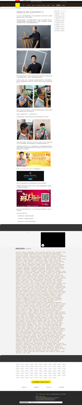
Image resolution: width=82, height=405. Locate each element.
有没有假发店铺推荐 (26, 344)
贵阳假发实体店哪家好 (30, 252)
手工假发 (41, 325)
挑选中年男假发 (38, 294)
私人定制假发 (48, 329)
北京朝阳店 (45, 375)
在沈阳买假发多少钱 (59, 280)
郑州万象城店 (17, 368)
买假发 (37, 331)
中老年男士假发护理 (24, 309)
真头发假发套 (57, 347)
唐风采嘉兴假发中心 (38, 256)
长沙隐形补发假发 (46, 261)
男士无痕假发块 (61, 306)
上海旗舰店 (31, 368)
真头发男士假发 (45, 309)
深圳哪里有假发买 (44, 332)
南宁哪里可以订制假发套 (48, 279)
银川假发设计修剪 (34, 275)
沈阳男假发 (17, 282)
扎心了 (27, 310)
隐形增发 (35, 276)
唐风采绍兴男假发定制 (45, 256)
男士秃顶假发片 (18, 329)
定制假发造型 (23, 310)
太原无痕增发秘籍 (18, 287)
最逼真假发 (17, 260)
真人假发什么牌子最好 (28, 321)
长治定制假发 (35, 279)
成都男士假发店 (24, 264)
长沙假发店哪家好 (58, 252)
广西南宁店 (49, 364)
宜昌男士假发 (55, 272)
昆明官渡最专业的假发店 (57, 253)
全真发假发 (23, 295)
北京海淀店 (49, 375)
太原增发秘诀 (24, 287)
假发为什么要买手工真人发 (34, 306)
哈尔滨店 (50, 377)
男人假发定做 (29, 313)
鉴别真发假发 (22, 316)
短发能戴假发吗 (61, 317)
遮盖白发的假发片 (30, 324)
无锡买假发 (21, 272)
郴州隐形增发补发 (61, 261)
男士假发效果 (18, 350)
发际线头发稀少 (56, 350)
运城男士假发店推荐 (26, 267)
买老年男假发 (18, 325)
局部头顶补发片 (38, 340)
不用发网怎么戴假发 (19, 324)
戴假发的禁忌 (53, 335)
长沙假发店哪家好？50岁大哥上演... (60, 26)
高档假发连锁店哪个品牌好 (49, 302)
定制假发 (51, 261)
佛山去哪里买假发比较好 (33, 253)
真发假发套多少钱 (33, 320)
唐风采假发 (17, 316)
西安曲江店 (22, 375)
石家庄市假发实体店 (44, 336)
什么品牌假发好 (44, 324)
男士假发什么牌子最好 (36, 291)
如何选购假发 (49, 347)
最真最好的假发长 (32, 294)
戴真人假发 (25, 351)
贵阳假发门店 (23, 276)
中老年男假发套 (18, 290)
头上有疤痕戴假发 (24, 347)
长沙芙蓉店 (59, 364)
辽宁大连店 (40, 377)
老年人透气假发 (44, 321)
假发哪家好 (45, 301)
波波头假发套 (34, 335)
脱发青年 (48, 321)
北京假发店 (31, 280)
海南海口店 (22, 368)
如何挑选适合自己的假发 (25, 280)
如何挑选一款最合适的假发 (20, 321)
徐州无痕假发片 (46, 275)
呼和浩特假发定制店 (61, 264)
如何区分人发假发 (62, 329)
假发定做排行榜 (36, 339)
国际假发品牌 (55, 343)
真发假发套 (63, 348)
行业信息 (61, 394)
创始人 (44, 394)
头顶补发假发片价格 (29, 328)
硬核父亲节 (42, 302)
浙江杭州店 (59, 368)
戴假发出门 (56, 290)
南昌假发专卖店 (23, 252)
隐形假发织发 (55, 331)
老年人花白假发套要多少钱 (38, 343)
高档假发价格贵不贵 (53, 294)
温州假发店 (52, 276)
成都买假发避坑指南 (41, 276)
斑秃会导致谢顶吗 (42, 351)
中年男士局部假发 (60, 331)
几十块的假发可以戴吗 (24, 305)
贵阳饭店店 (40, 373)
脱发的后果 (52, 313)
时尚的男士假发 (62, 286)
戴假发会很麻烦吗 (39, 320)
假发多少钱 (31, 339)
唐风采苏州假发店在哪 (62, 256)
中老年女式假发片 (58, 335)
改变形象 (42, 260)
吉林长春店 (45, 377)
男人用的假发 (18, 314)
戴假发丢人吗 (35, 321)
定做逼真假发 (23, 339)
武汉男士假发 (36, 287)
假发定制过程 (43, 264)
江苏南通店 (45, 368)
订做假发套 (22, 317)
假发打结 (17, 320)
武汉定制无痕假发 (59, 279)
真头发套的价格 (25, 343)
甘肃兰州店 (26, 375)
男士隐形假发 (30, 309)
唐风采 (22, 329)
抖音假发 (38, 336)
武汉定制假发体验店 (36, 272)
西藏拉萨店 (54, 373)
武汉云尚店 (45, 366)
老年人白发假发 (59, 321)
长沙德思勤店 (31, 366)
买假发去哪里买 (50, 336)
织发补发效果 (40, 295)
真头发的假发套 (26, 329)
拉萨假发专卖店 (54, 264)
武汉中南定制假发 (18, 264)
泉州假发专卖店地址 (38, 265)
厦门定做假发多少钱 (31, 265)
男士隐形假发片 (18, 305)
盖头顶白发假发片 (62, 328)
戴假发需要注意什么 (31, 260)
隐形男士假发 (64, 313)
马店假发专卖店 (18, 265)
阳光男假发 (46, 260)
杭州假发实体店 (44, 271)
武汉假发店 (54, 279)
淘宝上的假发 (55, 339)
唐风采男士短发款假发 (50, 301)
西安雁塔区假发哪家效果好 (35, 268)
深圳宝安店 (40, 364)
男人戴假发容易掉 (32, 305)
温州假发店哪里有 (33, 271)
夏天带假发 (59, 339)
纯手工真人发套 (50, 340)
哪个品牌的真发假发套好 (36, 332)
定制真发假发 (44, 305)
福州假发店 (43, 265)
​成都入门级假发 (47, 276)
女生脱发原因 (44, 347)
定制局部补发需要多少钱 (58, 302)
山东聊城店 (31, 373)
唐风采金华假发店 (32, 256)
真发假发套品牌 (24, 332)
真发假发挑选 (18, 310)
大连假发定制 (37, 252)
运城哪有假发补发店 (19, 283)
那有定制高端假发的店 (30, 325)
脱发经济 (31, 298)
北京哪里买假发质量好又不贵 (38, 280)
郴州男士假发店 (55, 261)
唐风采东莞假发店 (40, 257)
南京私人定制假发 (24, 279)
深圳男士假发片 (51, 287)
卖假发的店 (24, 328)
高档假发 (57, 329)
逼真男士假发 (50, 309)
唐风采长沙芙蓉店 (49, 252)
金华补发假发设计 (27, 271)
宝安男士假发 (35, 261)
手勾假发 (50, 331)
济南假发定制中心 (57, 268)
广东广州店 (22, 364)
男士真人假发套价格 (42, 331)
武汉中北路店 (36, 366)
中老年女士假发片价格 (19, 343)
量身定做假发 (64, 291)
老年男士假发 (52, 348)
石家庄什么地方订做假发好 (48, 280)
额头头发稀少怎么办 (39, 350)
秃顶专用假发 (59, 295)
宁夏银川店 (40, 375)
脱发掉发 (37, 351)
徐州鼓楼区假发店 (58, 271)
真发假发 (17, 331)
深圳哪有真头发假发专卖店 (25, 290)
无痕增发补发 (52, 298)
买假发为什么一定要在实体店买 (42, 290)
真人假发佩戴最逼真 (31, 314)
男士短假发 (17, 306)
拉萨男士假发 (52, 275)
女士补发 (40, 309)
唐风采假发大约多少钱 (46, 298)
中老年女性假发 (53, 321)
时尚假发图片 (31, 310)
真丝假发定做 (57, 310)
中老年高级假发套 (22, 294)
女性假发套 (35, 324)
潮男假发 (49, 324)
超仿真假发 (21, 291)
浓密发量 (47, 351)
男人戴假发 (61, 336)
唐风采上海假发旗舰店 (33, 257)
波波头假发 (61, 347)
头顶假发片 (64, 287)
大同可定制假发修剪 (33, 267)
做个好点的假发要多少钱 (26, 301)
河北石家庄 (63, 375)
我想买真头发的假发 (36, 299)
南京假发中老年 (18, 279)
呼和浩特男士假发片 (51, 286)
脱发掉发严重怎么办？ (19, 351)
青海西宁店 (31, 375)
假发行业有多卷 (30, 261)
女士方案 (50, 394)
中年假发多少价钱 (53, 295)
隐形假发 (24, 340)
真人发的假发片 (43, 329)
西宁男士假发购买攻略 (58, 287)
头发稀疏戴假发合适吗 (26, 298)
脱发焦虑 (46, 287)
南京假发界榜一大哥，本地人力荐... (60, 24)
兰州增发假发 (57, 286)
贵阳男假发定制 (18, 276)
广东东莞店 (26, 364)
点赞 (31, 13)
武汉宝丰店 (40, 366)
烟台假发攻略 (59, 282)
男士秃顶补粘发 (63, 344)
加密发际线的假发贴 (27, 331)
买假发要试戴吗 (41, 339)
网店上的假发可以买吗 (33, 295)
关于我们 (40, 394)
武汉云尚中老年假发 (30, 287)
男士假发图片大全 (59, 294)
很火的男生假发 (56, 305)
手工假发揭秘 (55, 260)
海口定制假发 (26, 286)
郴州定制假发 (54, 265)
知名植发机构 (26, 291)
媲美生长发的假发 (46, 253)
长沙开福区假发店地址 (19, 267)
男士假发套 (43, 348)
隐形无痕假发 (45, 286)
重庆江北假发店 (31, 286)
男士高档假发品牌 (18, 348)
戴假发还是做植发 (50, 299)
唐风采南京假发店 (18, 257)
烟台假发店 (62, 268)
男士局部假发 (54, 332)
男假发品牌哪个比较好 (57, 299)
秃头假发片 (64, 335)
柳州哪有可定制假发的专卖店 (59, 267)
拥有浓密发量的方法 (60, 320)
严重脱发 (33, 350)
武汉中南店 (54, 366)
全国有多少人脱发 (51, 290)
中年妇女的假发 (53, 320)
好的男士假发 (60, 314)
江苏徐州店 (54, 368)
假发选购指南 (38, 264)
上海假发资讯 (43, 283)
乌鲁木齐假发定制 (49, 264)
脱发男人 (17, 294)
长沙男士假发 (32, 282)
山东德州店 (26, 373)
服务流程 (57, 394)
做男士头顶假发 (18, 309)
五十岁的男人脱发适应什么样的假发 (49, 325)
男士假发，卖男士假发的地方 (29, 317)
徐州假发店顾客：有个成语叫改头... (60, 28)
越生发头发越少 (35, 347)
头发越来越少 (32, 329)
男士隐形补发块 (37, 325)
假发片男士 (24, 324)
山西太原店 (26, 377)
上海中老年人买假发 (37, 283)
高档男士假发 (18, 317)
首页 (37, 394)
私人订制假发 (45, 344)
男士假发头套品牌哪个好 (32, 316)
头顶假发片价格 (41, 306)
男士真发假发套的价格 (54, 324)
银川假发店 (29, 275)
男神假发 (21, 260)
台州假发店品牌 (39, 271)
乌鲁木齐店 (36, 375)
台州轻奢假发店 (18, 280)
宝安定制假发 (40, 261)
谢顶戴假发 (45, 320)
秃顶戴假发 (25, 260)
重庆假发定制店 (18, 252)
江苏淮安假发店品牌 (43, 282)
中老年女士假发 (60, 316)
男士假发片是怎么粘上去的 (54, 328)
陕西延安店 (63, 373)
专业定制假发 (51, 316)
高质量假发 (27, 295)
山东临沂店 (22, 373)
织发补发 (35, 298)
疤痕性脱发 (38, 302)
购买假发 (46, 339)
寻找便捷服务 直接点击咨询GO (41, 382)
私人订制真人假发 (18, 328)
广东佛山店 (31, 364)
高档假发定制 (61, 305)
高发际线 (27, 294)
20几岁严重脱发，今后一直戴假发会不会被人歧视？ (25, 218)
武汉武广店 (49, 366)
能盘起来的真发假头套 (19, 344)
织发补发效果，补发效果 (27, 350)
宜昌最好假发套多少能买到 (62, 272)
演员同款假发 (40, 301)
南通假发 (17, 272)
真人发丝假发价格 (33, 344)
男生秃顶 (51, 350)
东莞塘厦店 (45, 364)
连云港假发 (64, 283)
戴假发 (47, 331)
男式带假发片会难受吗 (26, 336)
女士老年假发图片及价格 (31, 348)
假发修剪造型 (21, 331)
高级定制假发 (52, 310)
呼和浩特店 (54, 377)
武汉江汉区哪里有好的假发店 (28, 272)
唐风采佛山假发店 (46, 257)
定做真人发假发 (35, 309)
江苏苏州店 (40, 368)
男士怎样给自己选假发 (45, 314)
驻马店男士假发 (59, 283)
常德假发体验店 (48, 265)
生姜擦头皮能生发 (38, 348)
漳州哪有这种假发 (24, 265)
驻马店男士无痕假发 (53, 283)
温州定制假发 (25, 261)
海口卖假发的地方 (18, 275)
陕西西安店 (59, 373)
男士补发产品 (47, 313)
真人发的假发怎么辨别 (19, 299)
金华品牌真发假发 (42, 287)
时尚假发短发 (51, 314)
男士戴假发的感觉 (44, 317)
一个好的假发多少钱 (38, 314)
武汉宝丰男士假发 (25, 283)
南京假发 (53, 252)
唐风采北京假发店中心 (25, 257)
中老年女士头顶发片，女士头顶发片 (25, 335)
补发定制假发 (59, 332)
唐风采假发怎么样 (18, 301)
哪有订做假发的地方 (33, 336)
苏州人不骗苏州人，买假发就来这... (60, 30)
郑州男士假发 (22, 282)
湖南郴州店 (17, 366)
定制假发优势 (56, 317)
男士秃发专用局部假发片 (46, 295)
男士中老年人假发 (18, 332)
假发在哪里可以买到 (19, 340)
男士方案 (47, 394)
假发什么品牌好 (18, 295)
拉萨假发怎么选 (57, 275)
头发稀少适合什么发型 (51, 344)
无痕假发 (54, 280)
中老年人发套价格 (37, 317)
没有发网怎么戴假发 (19, 336)
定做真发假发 (33, 331)
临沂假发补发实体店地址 (49, 268)
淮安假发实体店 (49, 282)
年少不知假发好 (50, 291)
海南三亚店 (26, 368)
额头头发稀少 (30, 351)
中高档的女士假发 (50, 305)
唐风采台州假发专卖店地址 (54, 256)
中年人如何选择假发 (53, 257)
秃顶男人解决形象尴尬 (46, 335)
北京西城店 (54, 375)
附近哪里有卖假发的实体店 (27, 299)
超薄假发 (60, 324)
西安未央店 (17, 375)
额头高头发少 (58, 351)
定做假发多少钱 (37, 329)
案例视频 (54, 394)
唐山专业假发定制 (42, 252)
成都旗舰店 (36, 373)
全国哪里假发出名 (22, 320)
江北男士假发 (31, 283)
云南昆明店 (45, 373)
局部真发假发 (49, 332)
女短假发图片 (31, 343)
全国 (17, 0)
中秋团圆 (61, 275)
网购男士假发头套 (56, 336)
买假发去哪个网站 (44, 340)
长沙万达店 (26, 366)
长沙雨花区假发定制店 (60, 265)
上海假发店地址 (42, 272)
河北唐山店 (17, 377)
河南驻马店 (63, 366)
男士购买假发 (50, 260)
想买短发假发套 (18, 347)
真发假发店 (55, 309)
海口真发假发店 (24, 275)
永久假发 (27, 339)
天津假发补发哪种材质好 (19, 271)
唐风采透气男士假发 (38, 305)
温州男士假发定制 (57, 276)
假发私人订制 (28, 320)
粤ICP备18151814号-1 (54, 398)
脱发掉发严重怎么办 (52, 351)
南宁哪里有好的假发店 (19, 268)
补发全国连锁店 (58, 344)
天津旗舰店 (59, 375)
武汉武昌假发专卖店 (49, 272)
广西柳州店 (54, 364)
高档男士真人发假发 (24, 314)
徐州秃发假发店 (40, 275)
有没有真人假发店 (29, 340)
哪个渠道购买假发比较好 (31, 264)
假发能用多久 (30, 347)
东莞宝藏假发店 (39, 253)
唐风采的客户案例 (58, 325)
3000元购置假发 (37, 260)
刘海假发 (55, 314)
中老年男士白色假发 (41, 313)
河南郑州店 (59, 366)
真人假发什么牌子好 (61, 343)
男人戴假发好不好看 (58, 313)
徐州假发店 (64, 252)
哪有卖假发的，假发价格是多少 (44, 310)
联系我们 (64, 394)
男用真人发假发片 (39, 335)
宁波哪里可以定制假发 (51, 271)
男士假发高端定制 (47, 306)
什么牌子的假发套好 (50, 317)
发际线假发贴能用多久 (58, 298)
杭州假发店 (17, 286)
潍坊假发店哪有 (42, 268)
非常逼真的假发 (39, 328)
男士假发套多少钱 (34, 313)
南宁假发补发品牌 (40, 279)
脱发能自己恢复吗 (39, 344)
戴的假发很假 (30, 332)
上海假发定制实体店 (25, 253)
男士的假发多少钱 (23, 313)
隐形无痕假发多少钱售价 (45, 294)
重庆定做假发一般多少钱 (38, 286)
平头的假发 (50, 339)
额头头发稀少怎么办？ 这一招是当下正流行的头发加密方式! (27, 221)
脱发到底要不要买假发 (33, 301)
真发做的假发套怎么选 (44, 291)
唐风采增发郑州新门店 (29, 276)
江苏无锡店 (49, 368)
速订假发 (59, 260)
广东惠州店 (36, 364)
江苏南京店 (36, 368)
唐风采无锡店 (59, 257)
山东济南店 (17, 373)
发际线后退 (62, 351)
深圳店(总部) (17, 364)
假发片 (59, 340)
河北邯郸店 (22, 377)
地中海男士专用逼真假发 (32, 302)
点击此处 (53, 397)
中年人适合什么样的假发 (43, 299)
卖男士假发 (30, 291)
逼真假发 (21, 306)
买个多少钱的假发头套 (54, 306)
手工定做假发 (59, 309)
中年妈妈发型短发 (49, 343)
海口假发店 (21, 286)
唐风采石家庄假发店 (19, 256)
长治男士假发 (30, 279)
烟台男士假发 (55, 282)
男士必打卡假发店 (18, 253)
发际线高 (47, 348)
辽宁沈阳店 (36, 377)
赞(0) (30, 13)
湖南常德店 (63, 364)
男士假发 (50, 253)
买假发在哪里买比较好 (46, 328)
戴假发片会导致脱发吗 (57, 291)
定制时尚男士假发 (26, 306)
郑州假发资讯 (27, 282)
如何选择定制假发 (36, 310)
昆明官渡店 (49, 373)
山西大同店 (31, 377)
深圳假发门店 (63, 276)
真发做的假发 (40, 298)
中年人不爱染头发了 (19, 261)
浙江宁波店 (63, 368)
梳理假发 (34, 340)
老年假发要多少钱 (23, 325)
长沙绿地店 (22, 366)
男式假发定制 (18, 313)
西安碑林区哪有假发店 (26, 268)
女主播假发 (39, 324)
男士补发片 (48, 350)
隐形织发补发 (39, 316)
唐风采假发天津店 (25, 256)
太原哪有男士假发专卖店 (41, 267)
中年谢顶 (55, 316)
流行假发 (26, 316)
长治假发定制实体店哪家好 (50, 267)
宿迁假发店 (64, 271)
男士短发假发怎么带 (19, 298)
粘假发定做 (39, 321)
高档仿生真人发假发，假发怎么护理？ (21, 302)
